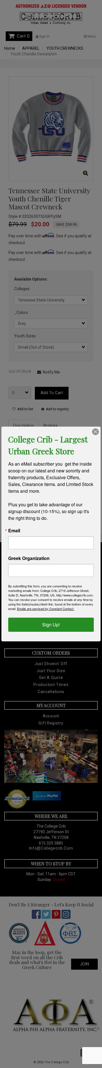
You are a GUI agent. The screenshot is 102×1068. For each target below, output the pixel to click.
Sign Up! (51, 624)
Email (14, 530)
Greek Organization (29, 558)
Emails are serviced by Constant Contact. (45, 608)
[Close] (95, 431)
